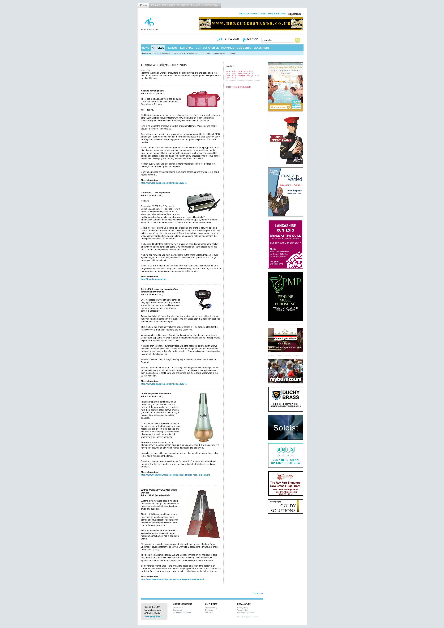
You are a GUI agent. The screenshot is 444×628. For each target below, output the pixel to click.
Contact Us (177, 610)
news (145, 47)
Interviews (146, 53)
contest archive (207, 47)
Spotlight (206, 53)
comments (244, 47)
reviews (171, 47)
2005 (234, 75)
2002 (228, 78)
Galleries (232, 53)
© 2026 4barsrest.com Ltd (247, 617)
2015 (234, 71)
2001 (234, 78)
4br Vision (209, 612)
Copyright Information (245, 612)
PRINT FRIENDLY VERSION (238, 87)
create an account (248, 14)
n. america (184, 5)
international (211, 5)
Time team (178, 53)
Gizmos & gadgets (162, 53)
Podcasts (209, 610)
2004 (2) (249, 75)
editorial (186, 47)
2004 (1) (241, 75)
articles (158, 47)
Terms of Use (242, 610)
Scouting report (192, 53)
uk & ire (196, 5)
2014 (240, 71)
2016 (228, 71)
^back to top (258, 593)
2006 (228, 75)
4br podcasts (231, 39)
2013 (245, 71)
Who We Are (178, 608)
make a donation (276, 14)
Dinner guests (219, 53)
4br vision (252, 39)
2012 (251, 71)
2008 (245, 73)
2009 (239, 73)
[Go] (297, 40)
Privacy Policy (242, 608)
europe (156, 5)
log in (263, 14)
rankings (227, 47)
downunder (169, 5)
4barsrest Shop (211, 608)
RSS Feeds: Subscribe (182, 612)
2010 (234, 73)
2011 (228, 73)
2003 (257, 75)
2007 (251, 73)
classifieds (262, 47)
